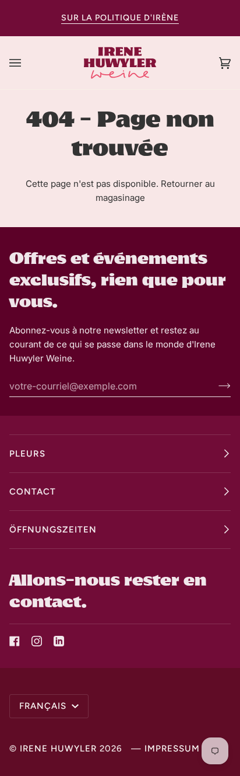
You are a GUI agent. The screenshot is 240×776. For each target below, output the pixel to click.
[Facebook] (14, 641)
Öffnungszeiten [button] (53, 529)
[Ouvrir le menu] (26, 62)
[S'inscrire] (215, 386)
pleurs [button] (27, 453)
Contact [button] (32, 491)
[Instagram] (36, 641)
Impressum (172, 748)
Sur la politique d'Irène (120, 18)
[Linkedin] (59, 641)
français (44, 706)
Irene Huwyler (58, 748)
